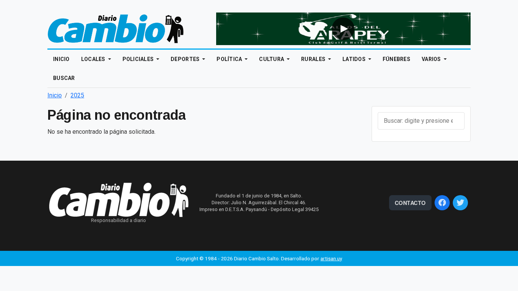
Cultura (272, 59)
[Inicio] (115, 28)
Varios (432, 59)
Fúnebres (396, 59)
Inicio (61, 59)
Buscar (64, 78)
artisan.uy (331, 258)
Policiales (138, 59)
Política (230, 59)
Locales (94, 59)
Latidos (354, 59)
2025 (77, 95)
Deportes (186, 59)
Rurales (313, 59)
